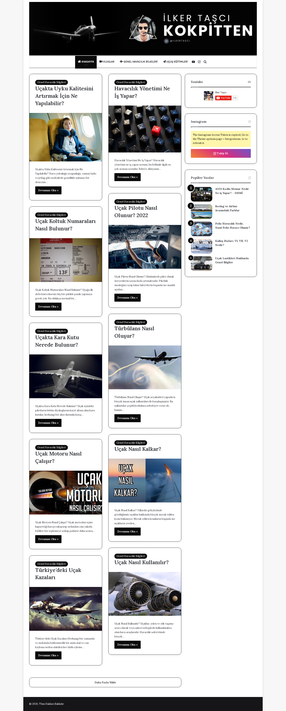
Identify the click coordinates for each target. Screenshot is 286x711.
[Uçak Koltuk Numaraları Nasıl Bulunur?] (65, 260)
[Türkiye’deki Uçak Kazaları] (65, 609)
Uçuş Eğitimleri (177, 61)
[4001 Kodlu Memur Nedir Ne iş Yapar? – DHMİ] (201, 194)
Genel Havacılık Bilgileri (140, 61)
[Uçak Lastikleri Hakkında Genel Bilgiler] (201, 263)
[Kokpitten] (143, 28)
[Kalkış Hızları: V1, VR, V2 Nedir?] (201, 246)
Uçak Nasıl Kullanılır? (141, 562)
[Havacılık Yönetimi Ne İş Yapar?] (145, 129)
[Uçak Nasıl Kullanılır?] (145, 594)
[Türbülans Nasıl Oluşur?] (145, 367)
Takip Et (222, 153)
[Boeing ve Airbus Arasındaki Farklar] (201, 211)
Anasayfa (87, 61)
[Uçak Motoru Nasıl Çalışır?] (65, 493)
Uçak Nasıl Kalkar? (137, 449)
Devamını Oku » (48, 190)
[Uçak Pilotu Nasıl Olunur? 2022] (145, 247)
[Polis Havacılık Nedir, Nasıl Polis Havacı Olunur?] (201, 229)
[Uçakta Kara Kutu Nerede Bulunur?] (65, 376)
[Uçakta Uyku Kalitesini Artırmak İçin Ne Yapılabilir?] (65, 137)
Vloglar (108, 61)
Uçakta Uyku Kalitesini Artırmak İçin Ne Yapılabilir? (64, 96)
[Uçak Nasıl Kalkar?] (145, 480)
